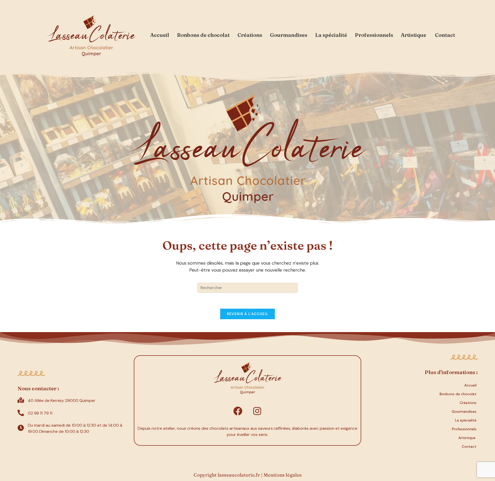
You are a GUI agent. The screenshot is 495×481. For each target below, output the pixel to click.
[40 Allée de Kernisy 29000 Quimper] (21, 400)
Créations (249, 35)
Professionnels (374, 35)
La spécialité (331, 35)
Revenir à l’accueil (247, 314)
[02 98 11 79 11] (21, 413)
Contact (445, 35)
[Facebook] (238, 411)
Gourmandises (288, 35)
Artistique (414, 35)
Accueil (159, 35)
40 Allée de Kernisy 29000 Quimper (61, 400)
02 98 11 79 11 (40, 413)
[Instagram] (257, 411)
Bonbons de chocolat (203, 35)
